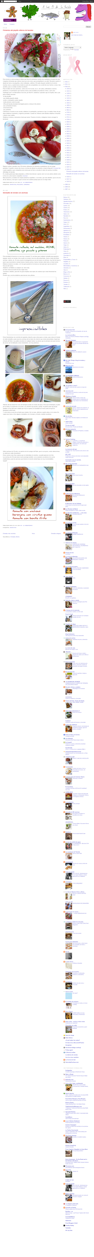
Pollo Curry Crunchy (78, 475)
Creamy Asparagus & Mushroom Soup (75, 1072)
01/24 (68, 176)
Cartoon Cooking (70, 439)
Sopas (65, 222)
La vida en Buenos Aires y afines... (75, 892)
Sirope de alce (69, 552)
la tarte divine (69, 961)
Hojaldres (66, 261)
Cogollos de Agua (70, 624)
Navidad (66, 216)
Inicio (33, 533)
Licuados (66, 263)
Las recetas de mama (71, 566)
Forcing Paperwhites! (78, 1150)
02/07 (68, 167)
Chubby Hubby (69, 1225)
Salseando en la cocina (72, 971)
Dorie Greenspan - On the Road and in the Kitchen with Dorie (76, 1160)
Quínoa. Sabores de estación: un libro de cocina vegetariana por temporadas (81, 409)
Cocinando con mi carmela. (73, 460)
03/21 (68, 152)
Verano (65, 236)
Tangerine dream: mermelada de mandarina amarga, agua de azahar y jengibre (81, 728)
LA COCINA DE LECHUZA (72, 681)
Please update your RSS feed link (73, 1209)
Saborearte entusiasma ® (72, 711)
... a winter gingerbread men (79, 913)
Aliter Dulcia (68, 1037)
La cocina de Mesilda (71, 556)
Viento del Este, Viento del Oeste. (75, 701)
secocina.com (69, 391)
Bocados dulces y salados (72, 687)
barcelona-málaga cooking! (73, 1047)
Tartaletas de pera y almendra (80, 639)
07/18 (68, 114)
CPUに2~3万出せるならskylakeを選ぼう (75, 749)
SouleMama (68, 1117)
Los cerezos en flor (70, 522)
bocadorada (68, 747)
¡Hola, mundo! (69, 423)
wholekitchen (69, 822)
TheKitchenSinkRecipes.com (73, 1106)
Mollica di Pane (69, 1193)
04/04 (68, 148)
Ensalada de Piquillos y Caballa (80, 430)
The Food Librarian (70, 1135)
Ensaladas (66, 234)
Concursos (66, 276)
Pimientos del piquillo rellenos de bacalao (18, 30)
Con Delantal (69, 738)
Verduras (27, 184)
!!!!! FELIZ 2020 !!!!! (77, 514)
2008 (66, 186)
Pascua (66, 280)
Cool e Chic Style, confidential (74, 1083)
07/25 (68, 112)
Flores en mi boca (77, 712)
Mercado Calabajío (70, 340)
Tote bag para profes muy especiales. (74, 635)
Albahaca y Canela (70, 396)
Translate (76, 49)
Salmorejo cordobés (78, 778)
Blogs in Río (67, 272)
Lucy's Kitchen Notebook (72, 1121)
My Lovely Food (70, 473)
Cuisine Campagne (70, 1125)
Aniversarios (67, 228)
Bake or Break (69, 1074)
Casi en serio (69, 991)
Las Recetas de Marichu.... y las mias (76, 512)
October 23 (75, 1171)
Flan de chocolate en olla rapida (81, 485)
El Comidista (69, 786)
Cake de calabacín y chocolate (73, 698)
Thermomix (66, 211)
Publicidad (66, 249)
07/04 (68, 119)
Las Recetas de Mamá (71, 509)
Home (5, 24)
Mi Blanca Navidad (77, 963)
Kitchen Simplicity (70, 1145)
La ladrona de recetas (71, 1055)
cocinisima (68, 697)
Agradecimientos (68, 201)
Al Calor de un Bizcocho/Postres (74, 1042)
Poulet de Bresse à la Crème (72, 1122)
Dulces (65, 197)
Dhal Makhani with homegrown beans (74, 1167)
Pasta (65, 241)
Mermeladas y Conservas (70, 265)
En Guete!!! (68, 742)
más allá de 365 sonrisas (72, 812)
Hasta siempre (76, 803)
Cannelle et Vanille (70, 1207)
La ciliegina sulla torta (71, 1203)
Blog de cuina (69, 365)
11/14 (68, 98)
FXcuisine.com (69, 1166)
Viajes (65, 245)
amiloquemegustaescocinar (73, 751)
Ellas (65, 257)
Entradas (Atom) (15, 536)
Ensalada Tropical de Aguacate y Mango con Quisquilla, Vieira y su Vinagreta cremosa (81, 795)
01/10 (68, 181)
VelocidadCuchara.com (72, 1062)
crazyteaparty (69, 862)
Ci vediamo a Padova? (71, 1205)
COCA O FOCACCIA (78, 377)
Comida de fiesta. (69, 736)
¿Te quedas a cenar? (71, 385)
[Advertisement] (47, 1243)
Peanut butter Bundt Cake (79, 833)
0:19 (21, 182)
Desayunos (66, 232)
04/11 (68, 145)
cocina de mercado (70, 406)
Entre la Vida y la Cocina (72, 734)
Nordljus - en (69, 1211)
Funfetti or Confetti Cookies (79, 1137)
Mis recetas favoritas (71, 463)
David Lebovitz (69, 1093)
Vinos (65, 251)
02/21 (68, 162)
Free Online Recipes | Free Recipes (75, 1098)
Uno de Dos (68, 416)
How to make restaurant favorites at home (75, 1100)
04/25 (68, 141)
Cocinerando (69, 767)
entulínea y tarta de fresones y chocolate (75, 722)
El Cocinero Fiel (70, 329)
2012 (66, 81)
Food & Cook (69, 614)
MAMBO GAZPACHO (78, 534)
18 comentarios (27, 182)
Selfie (74, 578)
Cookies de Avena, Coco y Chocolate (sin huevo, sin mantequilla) (79, 770)
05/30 (68, 129)
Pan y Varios (69, 1011)
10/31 (68, 100)
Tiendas (66, 284)
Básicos (66, 274)
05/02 (68, 138)
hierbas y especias (70, 350)
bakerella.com (69, 1079)
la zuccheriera (69, 802)
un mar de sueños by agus (73, 842)
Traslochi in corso (69, 1218)
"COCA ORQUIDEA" (78, 883)
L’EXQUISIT (68, 596)
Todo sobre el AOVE (70, 461)
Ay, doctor (67, 554)
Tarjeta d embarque (70, 586)
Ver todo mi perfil (77, 35)
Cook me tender (69, 872)
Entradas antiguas (56, 533)
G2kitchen (68, 1220)
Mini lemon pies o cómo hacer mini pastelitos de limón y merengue (80, 945)
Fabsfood (68, 832)
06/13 (68, 124)
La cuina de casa (70, 648)
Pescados (20, 184)
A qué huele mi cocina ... (72, 911)
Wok (65, 288)
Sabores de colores (70, 542)
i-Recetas (68, 651)
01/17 (68, 179)
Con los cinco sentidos (72, 1057)
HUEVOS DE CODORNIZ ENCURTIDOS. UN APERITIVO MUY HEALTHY (80, 546)
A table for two (69, 1180)
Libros (65, 247)
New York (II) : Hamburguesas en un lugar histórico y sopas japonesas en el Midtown (80, 875)
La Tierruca (68, 981)
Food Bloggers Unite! (71, 1223)
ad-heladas (68, 882)
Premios (66, 282)
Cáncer (65, 207)
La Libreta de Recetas (71, 532)
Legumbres (66, 226)
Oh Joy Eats (68, 1230)
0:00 (21, 525)
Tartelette (68, 1228)
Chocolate (66, 255)
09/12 (68, 110)
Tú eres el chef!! (70, 425)
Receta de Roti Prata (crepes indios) (74, 740)
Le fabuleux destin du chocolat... (74, 922)
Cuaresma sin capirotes (71, 1023)
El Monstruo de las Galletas (73, 503)
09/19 (68, 107)
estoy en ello (69, 902)
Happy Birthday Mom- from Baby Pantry (75, 1104)
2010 (66, 86)
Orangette (68, 1170)
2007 (66, 189)
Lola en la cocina (70, 638)
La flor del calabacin (71, 724)
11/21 (68, 95)
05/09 (68, 136)
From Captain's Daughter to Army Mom (76, 1149)
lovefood (67, 721)
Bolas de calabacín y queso (79, 352)
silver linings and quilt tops (72, 1118)
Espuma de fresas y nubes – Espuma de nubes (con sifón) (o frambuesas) (80, 655)
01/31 (68, 169)
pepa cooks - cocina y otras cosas (75, 1021)
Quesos (66, 243)
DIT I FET (68, 454)
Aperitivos (13, 184)
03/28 (68, 150)
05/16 (68, 133)
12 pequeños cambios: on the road (74, 611)
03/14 (68, 155)
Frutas (65, 209)
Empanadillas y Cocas (69, 259)
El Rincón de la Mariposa (72, 493)
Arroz (65, 224)
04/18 (68, 143)
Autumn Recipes (69, 1147)
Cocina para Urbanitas (71, 941)
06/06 (68, 126)
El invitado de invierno (71, 1001)
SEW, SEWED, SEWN (78, 702)
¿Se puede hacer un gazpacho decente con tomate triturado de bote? (80, 343)
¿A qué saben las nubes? (72, 1040)
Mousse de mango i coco (71, 649)
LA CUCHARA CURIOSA (72, 375)
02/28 (68, 159)
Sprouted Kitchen (70, 1111)
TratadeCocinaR (69, 757)
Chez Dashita (69, 576)
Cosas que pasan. (77, 933)
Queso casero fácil (77, 853)
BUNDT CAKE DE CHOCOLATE (81, 758)
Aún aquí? (75, 993)
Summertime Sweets (70, 1081)
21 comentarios (27, 525)
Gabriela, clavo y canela (72, 600)
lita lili (67, 951)
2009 (66, 184)
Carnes (65, 205)
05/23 (68, 131)
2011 (66, 84)
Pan (65, 218)
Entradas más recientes (9, 533)
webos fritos (68, 421)
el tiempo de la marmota (72, 610)
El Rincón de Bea (70, 1052)
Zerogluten (68, 1045)
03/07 (68, 157)
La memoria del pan (71, 449)
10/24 (68, 103)
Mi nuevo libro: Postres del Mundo (73, 427)
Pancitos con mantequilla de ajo (80, 465)
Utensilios (66, 268)
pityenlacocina (69, 931)
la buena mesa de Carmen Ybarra (74, 777)
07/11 (68, 117)
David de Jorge (69, 1035)
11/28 (68, 93)
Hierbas (66, 278)
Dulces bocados (70, 483)
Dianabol (67, 1181)
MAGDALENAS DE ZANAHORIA (81, 903)
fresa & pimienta (70, 661)
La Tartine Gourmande (71, 1130)
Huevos (66, 239)
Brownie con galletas (70, 598)
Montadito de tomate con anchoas (15, 193)
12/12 (68, 91)
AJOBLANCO (69, 792)
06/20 (68, 122)
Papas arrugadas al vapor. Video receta (75, 510)
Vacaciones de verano (78, 367)
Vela (65, 270)
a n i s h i (76, 32)
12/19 (68, 88)
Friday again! (69, 1050)
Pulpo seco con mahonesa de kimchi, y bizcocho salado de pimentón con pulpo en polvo (80, 665)
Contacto (12, 24)
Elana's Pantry (69, 1102)
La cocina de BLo (70, 335)
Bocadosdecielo (70, 671)
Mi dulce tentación (70, 429)
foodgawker (68, 1070)
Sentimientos (67, 220)
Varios (65, 214)
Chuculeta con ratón (71, 1025)
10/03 (68, 105)
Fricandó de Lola (69, 363)
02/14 (68, 164)
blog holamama (69, 634)
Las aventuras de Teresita (72, 852)
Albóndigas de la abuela (79, 688)
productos (66, 253)
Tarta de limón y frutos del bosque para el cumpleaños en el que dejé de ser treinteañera (80, 399)
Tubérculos (66, 286)
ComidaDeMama (70, 1216)
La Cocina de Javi (70, 1059)
